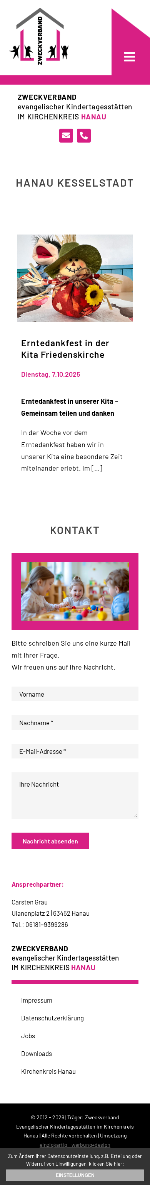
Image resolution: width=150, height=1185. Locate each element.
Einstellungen (75, 1175)
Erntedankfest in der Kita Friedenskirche (65, 348)
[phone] (84, 136)
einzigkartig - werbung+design (75, 1144)
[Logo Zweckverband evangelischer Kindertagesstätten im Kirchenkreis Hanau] (38, 11)
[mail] (66, 136)
